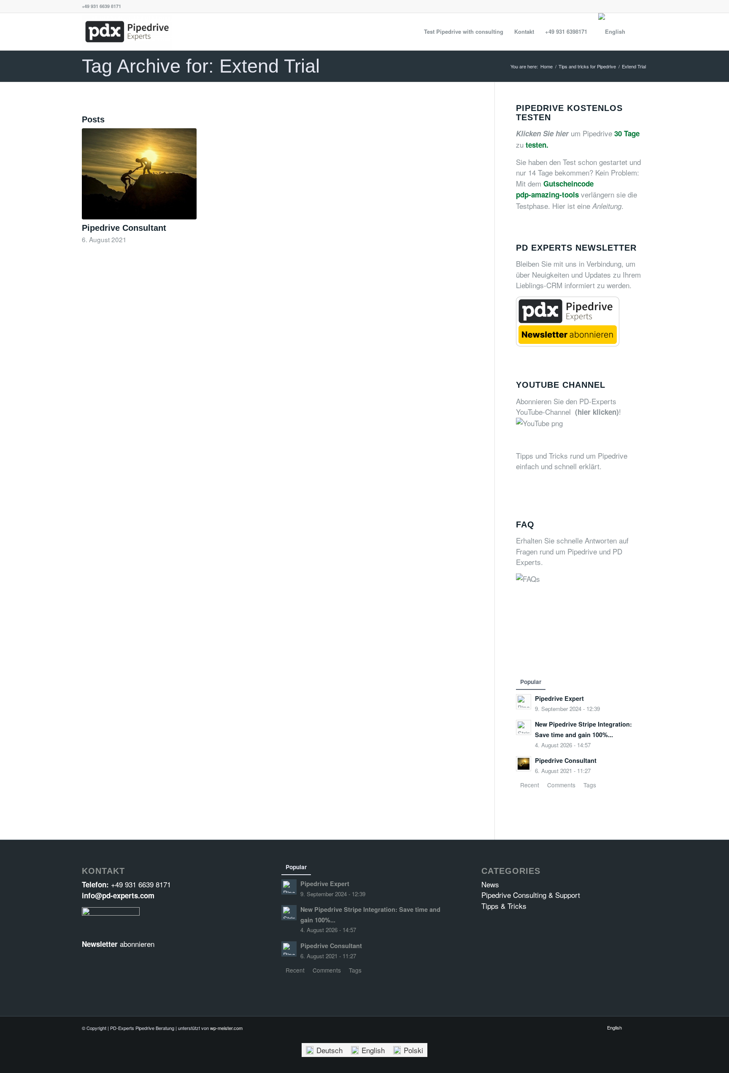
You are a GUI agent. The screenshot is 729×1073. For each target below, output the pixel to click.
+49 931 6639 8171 (141, 884)
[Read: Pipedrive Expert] (523, 701)
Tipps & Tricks (503, 905)
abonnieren (137, 943)
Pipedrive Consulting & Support (530, 894)
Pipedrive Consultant (124, 227)
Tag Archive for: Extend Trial (201, 66)
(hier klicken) (597, 412)
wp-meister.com (226, 1027)
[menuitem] (463, 31)
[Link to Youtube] (640, 1027)
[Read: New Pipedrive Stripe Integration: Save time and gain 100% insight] (523, 727)
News (490, 884)
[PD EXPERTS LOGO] (127, 31)
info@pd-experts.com (118, 895)
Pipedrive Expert (559, 698)
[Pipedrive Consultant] (139, 173)
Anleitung (606, 206)
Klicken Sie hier (542, 133)
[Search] (639, 31)
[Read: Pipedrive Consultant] (523, 763)
